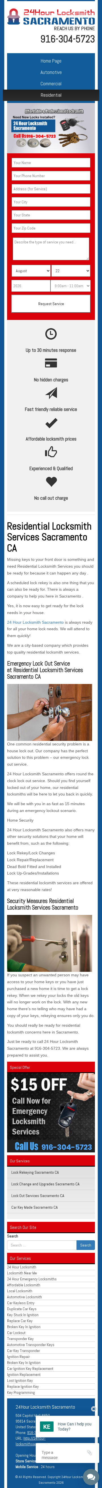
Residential (51, 95)
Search (12, 1236)
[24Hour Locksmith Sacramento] (51, 15)
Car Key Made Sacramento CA (34, 1207)
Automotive (51, 72)
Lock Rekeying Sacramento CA (35, 1172)
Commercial (51, 84)
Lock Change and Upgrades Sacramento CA (45, 1184)
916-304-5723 (67, 39)
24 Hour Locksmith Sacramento (35, 622)
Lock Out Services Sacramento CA (37, 1195)
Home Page (51, 61)
